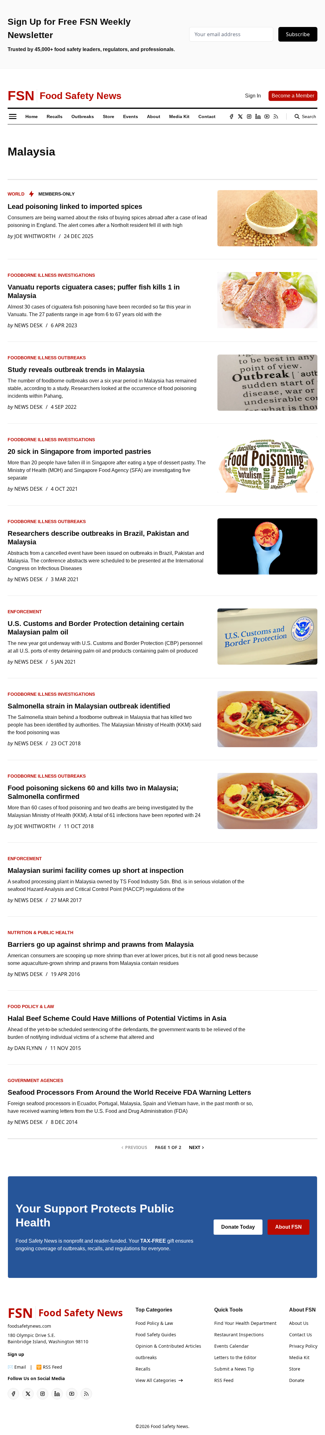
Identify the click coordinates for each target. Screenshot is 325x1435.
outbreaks (146, 1357)
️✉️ (17, 1367)
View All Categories (156, 1380)
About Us (298, 1323)
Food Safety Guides (156, 1335)
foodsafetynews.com (29, 1326)
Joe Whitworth (35, 236)
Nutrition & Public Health (40, 932)
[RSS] (276, 116)
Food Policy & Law (31, 1006)
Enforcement (25, 611)
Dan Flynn (28, 1048)
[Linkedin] (258, 116)
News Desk (28, 325)
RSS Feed (224, 1380)
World (16, 193)
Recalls (143, 1369)
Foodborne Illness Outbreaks (47, 357)
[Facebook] (231, 116)
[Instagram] (249, 116)
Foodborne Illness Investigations (51, 275)
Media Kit (299, 1357)
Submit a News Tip (234, 1369)
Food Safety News (169, 1426)
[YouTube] (267, 116)
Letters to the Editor (235, 1357)
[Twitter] (240, 116)
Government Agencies (35, 1080)
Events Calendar (231, 1346)
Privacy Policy (303, 1346)
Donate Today (238, 1227)
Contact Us (300, 1335)
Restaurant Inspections (239, 1335)
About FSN (288, 1227)
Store (294, 1369)
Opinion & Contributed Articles (168, 1346)
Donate (296, 1380)
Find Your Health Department (245, 1323)
